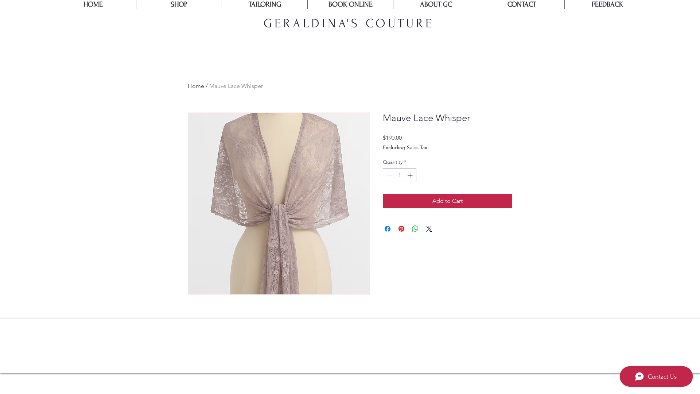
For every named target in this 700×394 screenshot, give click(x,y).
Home (196, 85)
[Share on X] (429, 228)
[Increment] (410, 175)
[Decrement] (388, 175)
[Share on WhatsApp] (415, 228)
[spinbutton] (399, 175)
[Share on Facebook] (387, 228)
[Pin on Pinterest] (401, 228)
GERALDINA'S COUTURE (349, 23)
